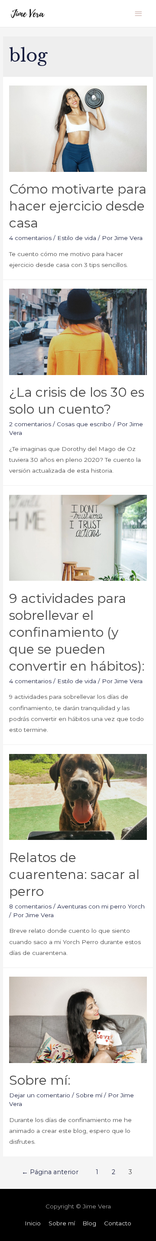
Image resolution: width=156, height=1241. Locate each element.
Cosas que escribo (84, 424)
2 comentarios (30, 424)
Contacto (117, 1223)
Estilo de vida (76, 237)
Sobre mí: (40, 1080)
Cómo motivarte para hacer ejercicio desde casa (77, 206)
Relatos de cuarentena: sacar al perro (74, 874)
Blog (89, 1223)
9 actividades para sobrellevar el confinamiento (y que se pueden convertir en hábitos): (77, 632)
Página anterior (50, 1172)
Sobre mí (89, 1095)
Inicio (33, 1223)
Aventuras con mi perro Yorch (101, 906)
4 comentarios (30, 237)
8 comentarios (30, 906)
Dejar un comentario (39, 1095)
